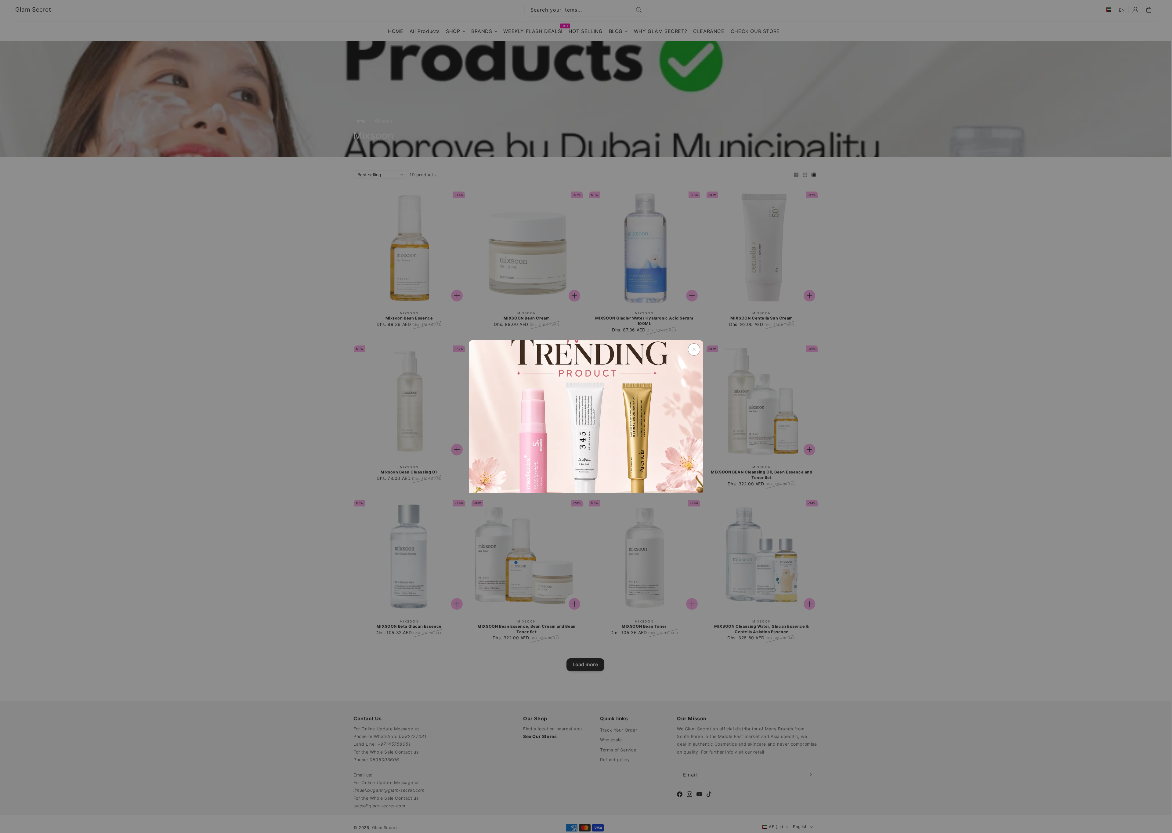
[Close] (694, 349)
